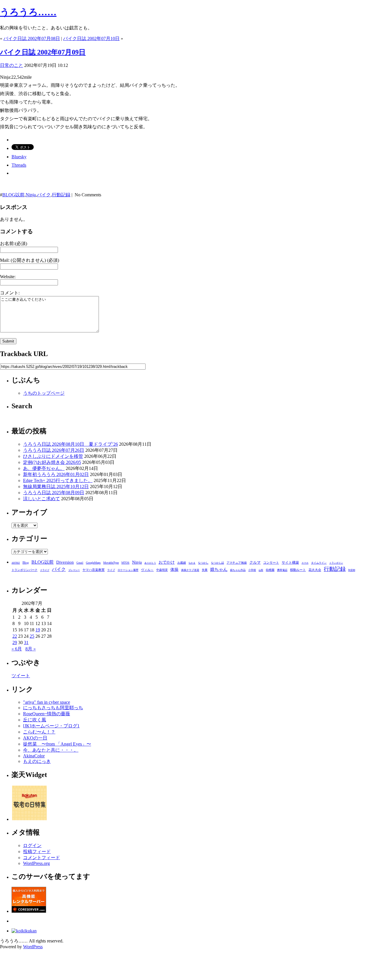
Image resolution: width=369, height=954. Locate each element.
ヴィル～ (147, 569)
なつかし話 (217, 562)
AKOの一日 (35, 737)
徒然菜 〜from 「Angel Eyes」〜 (57, 744)
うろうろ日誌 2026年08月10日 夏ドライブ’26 (70, 444)
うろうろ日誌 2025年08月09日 (53, 492)
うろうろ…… (28, 12)
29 (14, 642)
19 (37, 629)
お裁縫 (181, 562)
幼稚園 (270, 569)
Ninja (31, 194)
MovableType (111, 562)
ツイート (21, 675)
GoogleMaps (93, 562)
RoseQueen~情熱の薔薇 (46, 713)
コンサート (271, 562)
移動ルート (298, 569)
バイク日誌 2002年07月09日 (43, 52)
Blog (25, 562)
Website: (8, 276)
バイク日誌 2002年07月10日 (91, 38)
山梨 (261, 570)
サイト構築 (290, 563)
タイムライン (319, 562)
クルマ (255, 562)
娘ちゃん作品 (238, 570)
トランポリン (336, 563)
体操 (174, 569)
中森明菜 (162, 569)
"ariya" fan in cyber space (46, 702)
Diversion (65, 562)
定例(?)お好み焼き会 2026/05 (52, 462)
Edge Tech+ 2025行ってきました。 (58, 480)
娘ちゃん (218, 569)
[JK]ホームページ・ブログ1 (51, 725)
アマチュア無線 (237, 562)
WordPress (33, 946)
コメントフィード (41, 857)
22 (14, 636)
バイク (44, 194)
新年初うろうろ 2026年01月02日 (56, 474)
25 (32, 636)
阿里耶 (351, 570)
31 (26, 642)
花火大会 (314, 569)
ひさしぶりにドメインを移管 (53, 456)
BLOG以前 (13, 194)
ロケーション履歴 (128, 570)
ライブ (111, 570)
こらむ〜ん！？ (39, 731)
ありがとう (150, 563)
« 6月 (17, 648)
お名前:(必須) (13, 243)
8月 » (30, 648)
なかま (192, 563)
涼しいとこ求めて (41, 498)
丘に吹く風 (34, 719)
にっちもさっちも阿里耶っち (53, 707)
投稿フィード (37, 851)
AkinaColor (34, 755)
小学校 (252, 570)
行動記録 (61, 194)
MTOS (125, 562)
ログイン (32, 845)
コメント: (10, 292)
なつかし (203, 562)
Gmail (79, 562)
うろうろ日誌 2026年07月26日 (53, 450)
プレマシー (74, 570)
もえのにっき (37, 761)
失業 (205, 569)
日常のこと (11, 65)
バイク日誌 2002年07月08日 (31, 38)
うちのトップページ (44, 393)
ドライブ (44, 570)
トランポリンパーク (24, 570)
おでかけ (167, 562)
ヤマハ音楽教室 (93, 569)
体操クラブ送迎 (190, 570)
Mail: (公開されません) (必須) (29, 260)
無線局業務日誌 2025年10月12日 (56, 486)
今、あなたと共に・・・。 (50, 750)
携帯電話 (282, 570)
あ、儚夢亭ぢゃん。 (44, 468)
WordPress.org (36, 863)
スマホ (305, 563)
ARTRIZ (16, 563)
